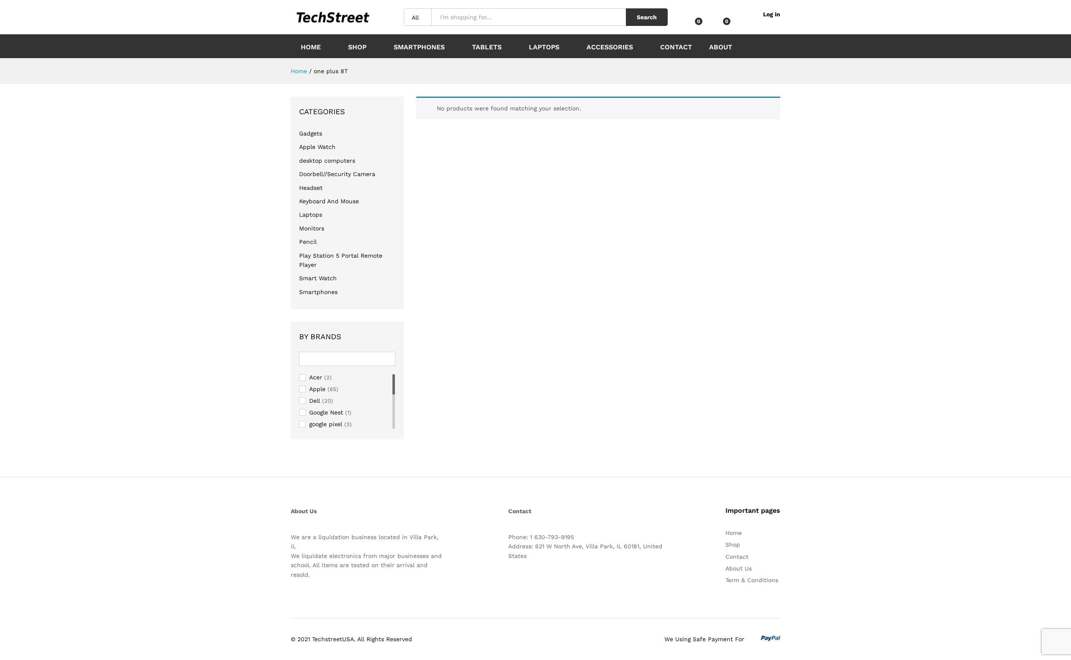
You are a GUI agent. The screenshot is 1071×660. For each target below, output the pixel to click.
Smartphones (318, 292)
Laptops (310, 214)
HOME (311, 47)
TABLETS (487, 47)
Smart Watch (318, 278)
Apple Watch (317, 146)
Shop (357, 47)
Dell (314, 400)
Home (733, 533)
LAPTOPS (544, 47)
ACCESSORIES (610, 47)
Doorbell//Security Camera (337, 174)
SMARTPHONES (419, 47)
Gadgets (310, 133)
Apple (317, 389)
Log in (771, 14)
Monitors (311, 228)
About (720, 47)
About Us (738, 568)
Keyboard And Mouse (329, 201)
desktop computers (327, 160)
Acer (315, 377)
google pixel (325, 424)
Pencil (308, 241)
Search (647, 17)
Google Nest (326, 412)
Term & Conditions (751, 580)
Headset (311, 187)
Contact (676, 47)
